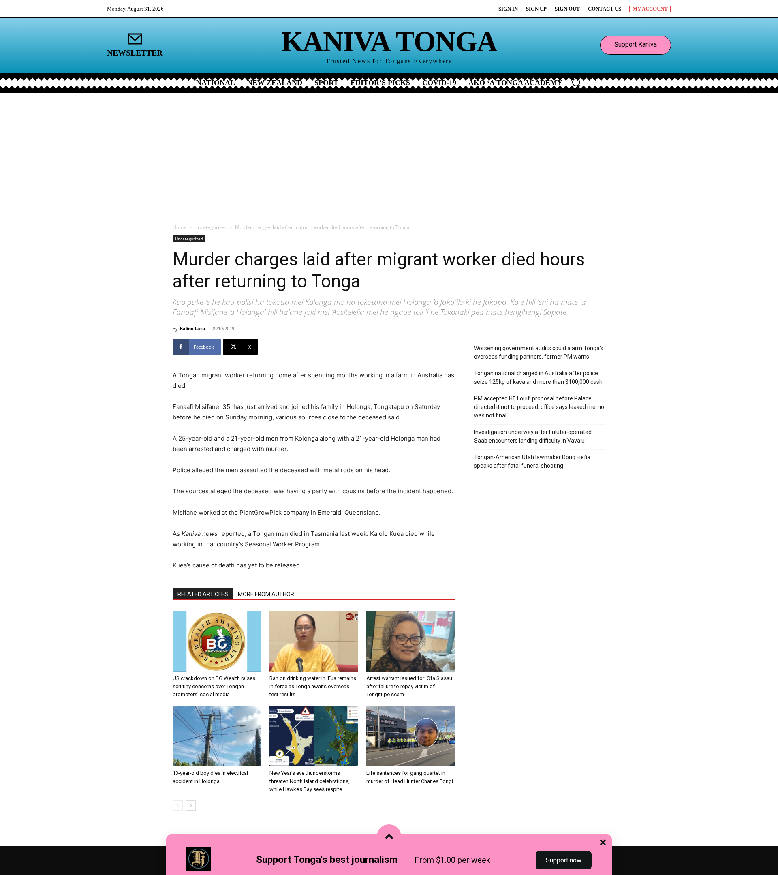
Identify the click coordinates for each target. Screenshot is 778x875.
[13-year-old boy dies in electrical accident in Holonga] (217, 736)
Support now (563, 860)
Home (179, 227)
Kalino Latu (192, 328)
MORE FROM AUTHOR (266, 594)
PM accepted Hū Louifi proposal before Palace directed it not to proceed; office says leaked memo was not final (539, 407)
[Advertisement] (389, 154)
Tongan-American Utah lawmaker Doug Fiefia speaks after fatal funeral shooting (532, 461)
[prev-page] (178, 805)
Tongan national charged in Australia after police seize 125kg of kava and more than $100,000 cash (538, 377)
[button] (576, 82)
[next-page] (191, 805)
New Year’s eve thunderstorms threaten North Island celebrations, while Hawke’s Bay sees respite (309, 781)
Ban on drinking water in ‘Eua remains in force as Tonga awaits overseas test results (312, 686)
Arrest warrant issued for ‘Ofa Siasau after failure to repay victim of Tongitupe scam (409, 686)
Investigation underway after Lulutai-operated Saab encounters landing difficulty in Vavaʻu (533, 436)
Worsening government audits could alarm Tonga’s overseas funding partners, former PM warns (538, 352)
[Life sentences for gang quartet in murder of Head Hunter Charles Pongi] (410, 736)
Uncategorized (210, 227)
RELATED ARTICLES (202, 594)
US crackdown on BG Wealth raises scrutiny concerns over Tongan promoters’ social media (214, 686)
